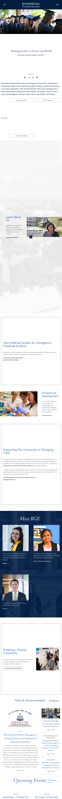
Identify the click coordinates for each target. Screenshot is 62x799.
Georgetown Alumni (8, 479)
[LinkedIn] (25, 77)
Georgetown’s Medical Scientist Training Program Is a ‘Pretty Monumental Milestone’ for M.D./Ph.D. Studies (51, 745)
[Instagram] (33, 77)
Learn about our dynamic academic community (30, 55)
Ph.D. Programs (48, 100)
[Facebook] (37, 77)
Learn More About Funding (10, 360)
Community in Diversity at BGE (12, 668)
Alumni (4, 608)
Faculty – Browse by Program (41, 561)
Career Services (46, 415)
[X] (29, 77)
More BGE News (53, 701)
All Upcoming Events (51, 781)
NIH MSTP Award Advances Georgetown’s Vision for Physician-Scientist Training (51, 765)
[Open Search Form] (57, 4)
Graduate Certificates (21, 136)
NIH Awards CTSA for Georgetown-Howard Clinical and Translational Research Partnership (20, 738)
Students (4, 563)
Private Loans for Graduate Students (13, 358)
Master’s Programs (21, 100)
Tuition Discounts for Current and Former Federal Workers (19, 477)
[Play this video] (31, 236)
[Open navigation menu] (4, 4)
